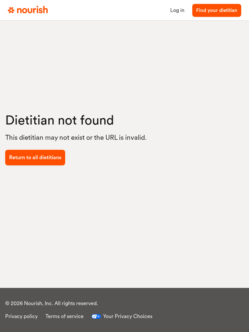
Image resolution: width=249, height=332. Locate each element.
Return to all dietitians (35, 157)
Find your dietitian (216, 10)
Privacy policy (21, 316)
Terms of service (64, 316)
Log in (177, 10)
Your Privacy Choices (127, 316)
